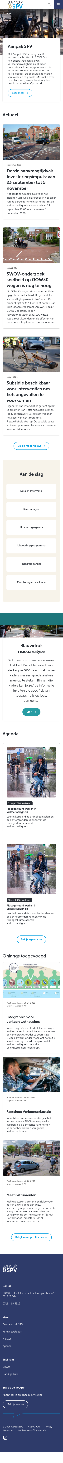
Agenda (7, 1345)
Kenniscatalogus (12, 1331)
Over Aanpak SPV (13, 1324)
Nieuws (7, 1338)
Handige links (10, 1374)
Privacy (48, 1426)
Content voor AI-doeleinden (32, 1430)
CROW (6, 1366)
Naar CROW (34, 1426)
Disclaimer (8, 1430)
